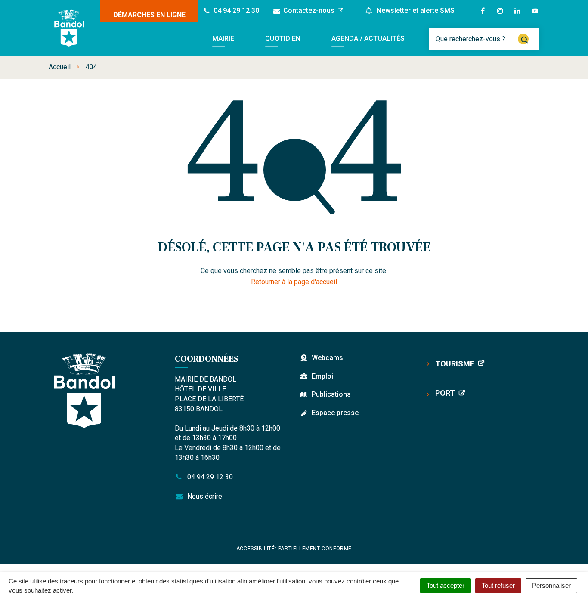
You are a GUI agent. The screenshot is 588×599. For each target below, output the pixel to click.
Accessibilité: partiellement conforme (294, 549)
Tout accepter (445, 585)
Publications (331, 394)
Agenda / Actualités (368, 38)
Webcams (327, 358)
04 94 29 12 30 (209, 477)
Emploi (322, 376)
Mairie (223, 38)
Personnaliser (551, 585)
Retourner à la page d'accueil (294, 282)
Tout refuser (498, 585)
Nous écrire (204, 496)
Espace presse (335, 413)
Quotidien (282, 38)
